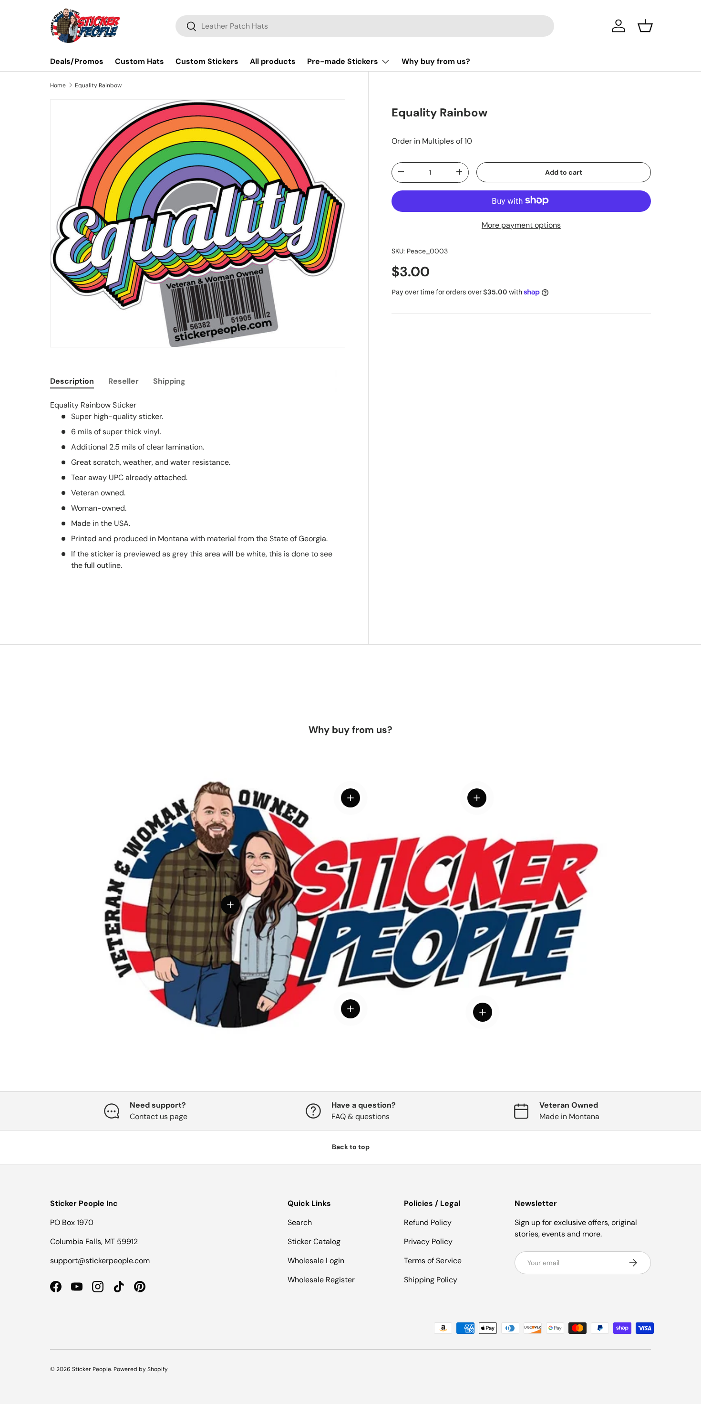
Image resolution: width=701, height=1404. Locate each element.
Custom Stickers (206, 61)
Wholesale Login (316, 1261)
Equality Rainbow (98, 85)
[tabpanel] (197, 500)
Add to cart (563, 172)
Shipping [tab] (169, 381)
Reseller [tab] (123, 381)
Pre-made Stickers (342, 61)
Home (58, 85)
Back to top (351, 1146)
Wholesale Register (321, 1280)
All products (273, 61)
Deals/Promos (76, 61)
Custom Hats (139, 61)
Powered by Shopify (140, 1369)
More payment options (521, 225)
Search (300, 1222)
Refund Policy (428, 1222)
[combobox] (364, 26)
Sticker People (91, 1369)
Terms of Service (433, 1261)
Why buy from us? (436, 61)
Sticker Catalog (314, 1241)
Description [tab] (72, 381)
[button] (645, 25)
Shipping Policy (430, 1280)
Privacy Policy (428, 1241)
